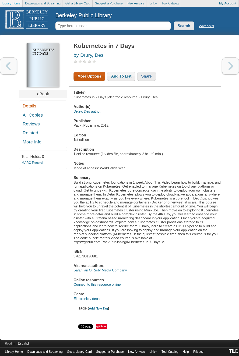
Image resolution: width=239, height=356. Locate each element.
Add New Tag (98, 308)
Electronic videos (87, 299)
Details (29, 105)
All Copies (33, 115)
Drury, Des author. (87, 111)
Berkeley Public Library (83, 15)
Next (230, 66)
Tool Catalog (170, 3)
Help (186, 351)
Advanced (206, 26)
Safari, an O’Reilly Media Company (100, 270)
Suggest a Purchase (109, 3)
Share (146, 76)
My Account (227, 3)
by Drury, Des (89, 55)
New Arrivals (135, 3)
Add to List (121, 76)
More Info (32, 141)
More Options (89, 76)
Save (103, 326)
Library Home (11, 3)
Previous (8, 66)
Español (23, 343)
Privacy (198, 351)
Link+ (153, 3)
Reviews (31, 123)
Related (30, 132)
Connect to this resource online (97, 284)
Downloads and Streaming (42, 3)
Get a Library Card (77, 3)
